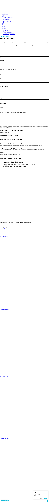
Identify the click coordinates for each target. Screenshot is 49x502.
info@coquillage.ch (2, 228)
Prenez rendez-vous (5, 500)
